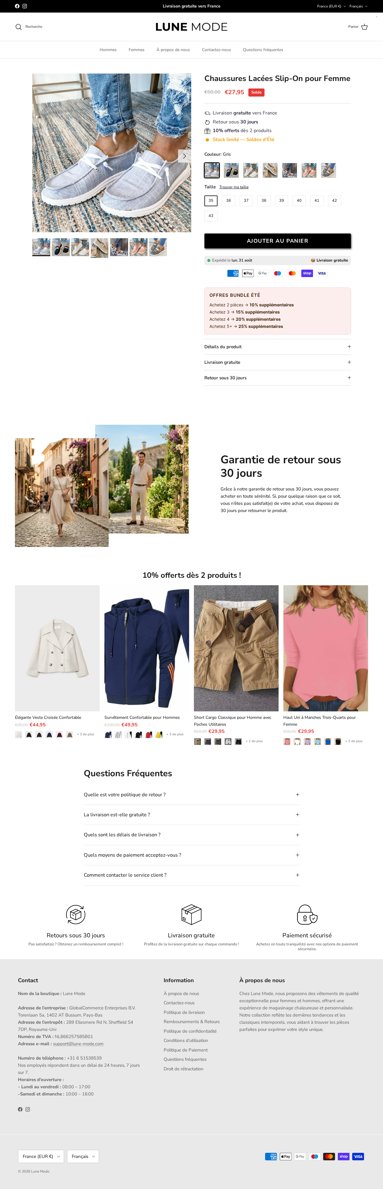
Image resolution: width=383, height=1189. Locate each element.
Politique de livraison (184, 1012)
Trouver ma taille (234, 187)
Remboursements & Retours (192, 1022)
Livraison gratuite (222, 362)
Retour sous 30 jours (225, 378)
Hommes (108, 50)
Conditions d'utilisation (186, 1040)
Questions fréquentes (263, 50)
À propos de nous (173, 50)
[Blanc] (250, 170)
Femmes (137, 50)
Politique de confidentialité (190, 1031)
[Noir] (231, 170)
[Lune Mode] (191, 27)
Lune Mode (40, 1171)
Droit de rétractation (183, 1069)
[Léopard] (328, 170)
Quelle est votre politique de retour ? (124, 794)
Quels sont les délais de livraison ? (122, 834)
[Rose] (309, 170)
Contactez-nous (216, 50)
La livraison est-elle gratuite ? (117, 814)
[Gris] (211, 170)
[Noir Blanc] (289, 170)
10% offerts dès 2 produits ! (191, 575)
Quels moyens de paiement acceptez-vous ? (132, 855)
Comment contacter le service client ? (125, 875)
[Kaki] (270, 170)
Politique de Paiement (186, 1050)
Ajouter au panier (277, 240)
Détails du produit (222, 347)
